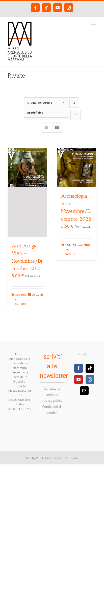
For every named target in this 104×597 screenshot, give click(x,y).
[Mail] (84, 390)
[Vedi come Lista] (57, 127)
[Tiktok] (90, 368)
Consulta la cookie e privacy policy (52, 394)
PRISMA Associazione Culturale (57, 458)
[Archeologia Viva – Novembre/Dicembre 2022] (76, 167)
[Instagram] (90, 379)
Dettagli (37, 294)
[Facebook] (78, 368)
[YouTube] (78, 379)
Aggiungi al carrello (21, 299)
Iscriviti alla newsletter (54, 365)
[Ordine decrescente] (74, 102)
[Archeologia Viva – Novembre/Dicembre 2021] (27, 192)
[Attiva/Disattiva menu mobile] (93, 24)
